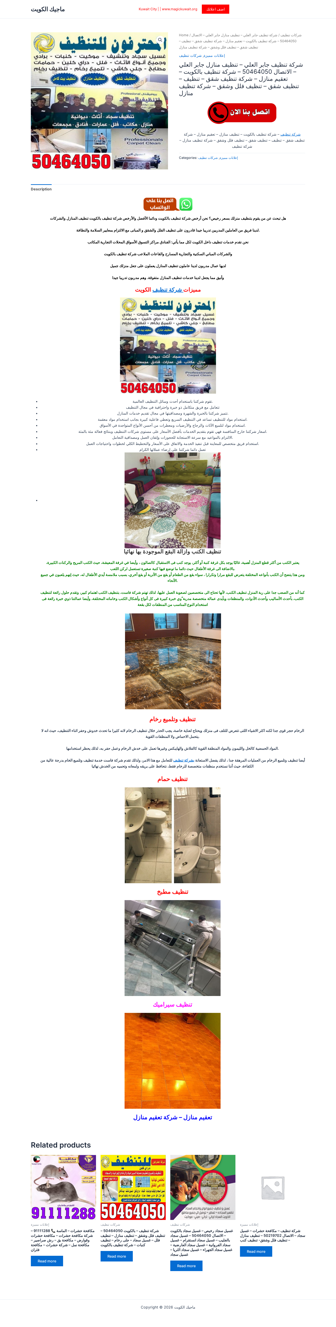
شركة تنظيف (290, 134)
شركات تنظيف (291, 35)
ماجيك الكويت (48, 9)
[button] (215, 9)
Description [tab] (41, 189)
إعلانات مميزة (214, 55)
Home (184, 35)
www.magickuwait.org (179, 9)
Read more (47, 1261)
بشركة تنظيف (183, 760)
